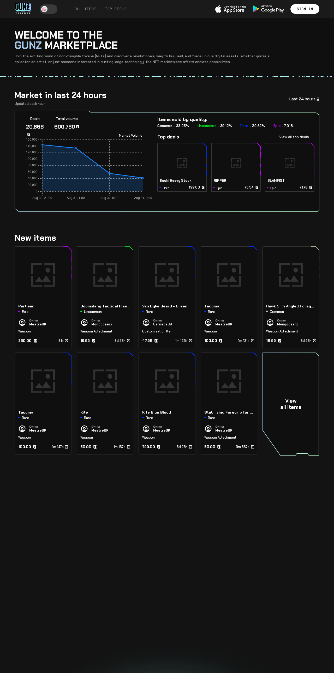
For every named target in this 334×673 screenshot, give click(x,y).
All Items (85, 9)
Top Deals (116, 9)
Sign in (305, 9)
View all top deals (294, 137)
